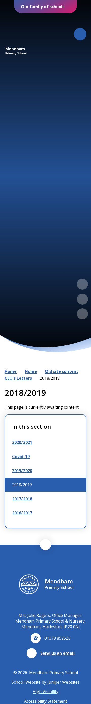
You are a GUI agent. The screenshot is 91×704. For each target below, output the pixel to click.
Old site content (61, 371)
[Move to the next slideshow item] (82, 299)
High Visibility (45, 691)
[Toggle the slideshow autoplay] (82, 313)
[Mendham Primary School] (16, 30)
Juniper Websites (63, 682)
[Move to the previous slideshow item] (82, 284)
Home (11, 371)
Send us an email (57, 653)
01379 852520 (57, 638)
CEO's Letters (18, 378)
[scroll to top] (45, 544)
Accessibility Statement (45, 701)
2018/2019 (50, 378)
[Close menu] (80, 34)
